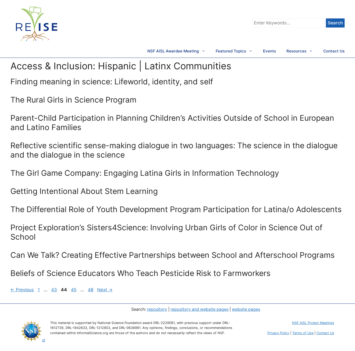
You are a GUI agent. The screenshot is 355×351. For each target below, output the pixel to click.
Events (269, 51)
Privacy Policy (278, 333)
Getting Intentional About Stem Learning (84, 191)
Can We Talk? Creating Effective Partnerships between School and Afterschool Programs (172, 255)
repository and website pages (199, 309)
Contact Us (334, 51)
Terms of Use (302, 333)
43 (54, 289)
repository (157, 309)
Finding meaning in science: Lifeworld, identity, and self (111, 81)
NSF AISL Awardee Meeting (173, 51)
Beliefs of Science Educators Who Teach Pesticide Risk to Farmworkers (140, 273)
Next (105, 289)
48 (91, 289)
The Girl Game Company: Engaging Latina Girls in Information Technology (144, 173)
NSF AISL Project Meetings (313, 323)
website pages (246, 309)
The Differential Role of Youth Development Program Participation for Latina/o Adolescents (176, 209)
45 (74, 289)
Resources (296, 51)
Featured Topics (231, 51)
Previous (22, 289)
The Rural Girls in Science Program (73, 99)
